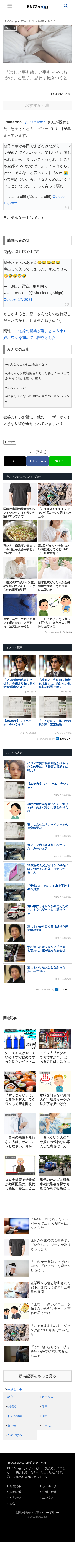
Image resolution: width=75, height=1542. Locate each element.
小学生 (11, 442)
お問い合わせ (23, 1512)
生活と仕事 (15, 1389)
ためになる (15, 1435)
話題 (10, 1396)
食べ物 (12, 1425)
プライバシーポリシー (46, 1512)
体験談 (12, 1406)
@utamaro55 (35, 122)
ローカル (47, 1425)
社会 (12, 1503)
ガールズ (47, 1396)
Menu (9, 5)
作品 (45, 1416)
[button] (6, 1006)
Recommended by (53, 632)
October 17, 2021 (18, 299)
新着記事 (15, 1486)
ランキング (49, 1486)
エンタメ (48, 1497)
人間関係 (15, 1492)
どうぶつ (15, 1497)
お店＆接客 (15, 1416)
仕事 (45, 1406)
